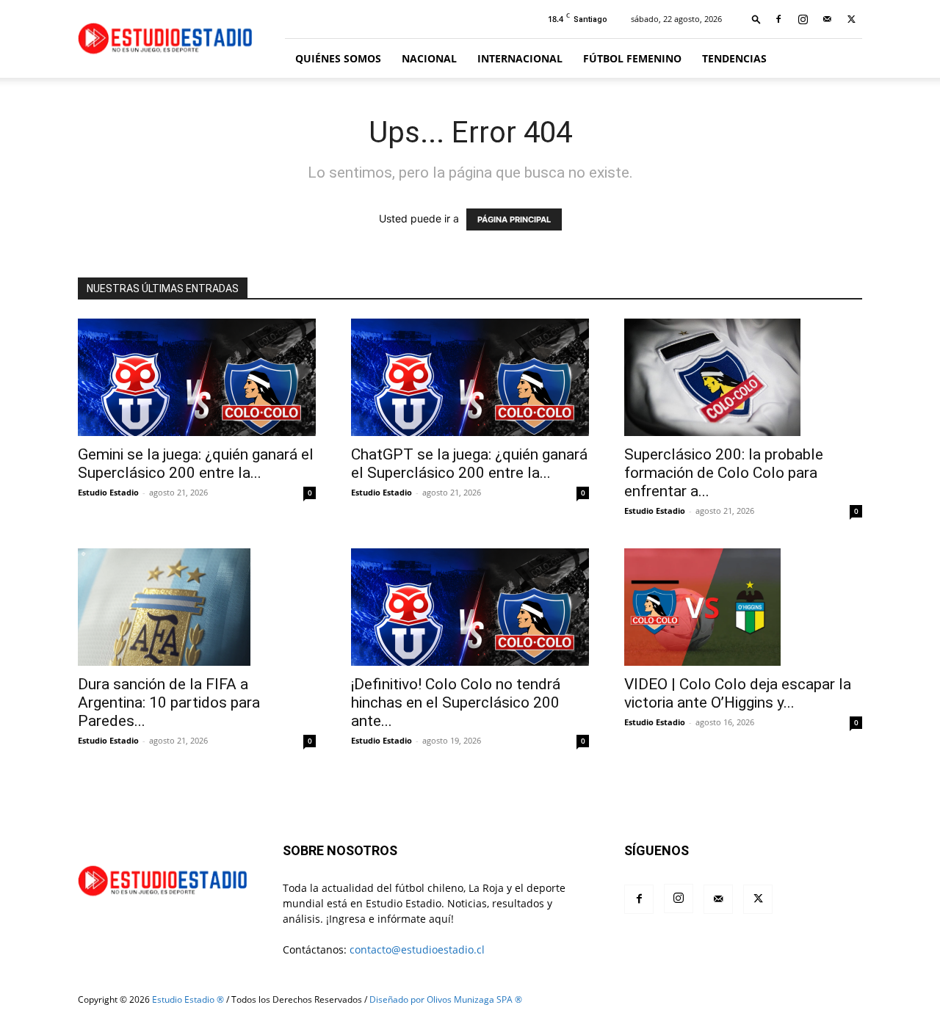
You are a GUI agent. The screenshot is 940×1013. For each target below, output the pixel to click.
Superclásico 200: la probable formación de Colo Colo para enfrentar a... (723, 473)
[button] (756, 18)
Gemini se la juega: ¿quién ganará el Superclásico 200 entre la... (196, 464)
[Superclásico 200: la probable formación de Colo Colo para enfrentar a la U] (743, 377)
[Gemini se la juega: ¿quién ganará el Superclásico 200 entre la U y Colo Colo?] (197, 377)
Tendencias (734, 58)
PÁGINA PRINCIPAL (514, 219)
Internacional (520, 58)
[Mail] (827, 19)
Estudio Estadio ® (188, 999)
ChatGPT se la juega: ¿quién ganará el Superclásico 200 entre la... (469, 464)
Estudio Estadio (108, 492)
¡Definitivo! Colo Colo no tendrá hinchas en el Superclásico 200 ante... (455, 702)
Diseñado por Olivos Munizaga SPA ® (445, 999)
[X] (851, 19)
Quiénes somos (338, 58)
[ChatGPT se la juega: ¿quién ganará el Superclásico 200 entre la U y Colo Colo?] (470, 377)
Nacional (429, 58)
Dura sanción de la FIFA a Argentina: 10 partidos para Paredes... (169, 702)
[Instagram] (803, 19)
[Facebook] (778, 19)
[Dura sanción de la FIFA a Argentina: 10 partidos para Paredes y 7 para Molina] (197, 607)
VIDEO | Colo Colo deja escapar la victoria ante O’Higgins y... (737, 693)
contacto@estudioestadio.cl (417, 949)
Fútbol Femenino (632, 58)
